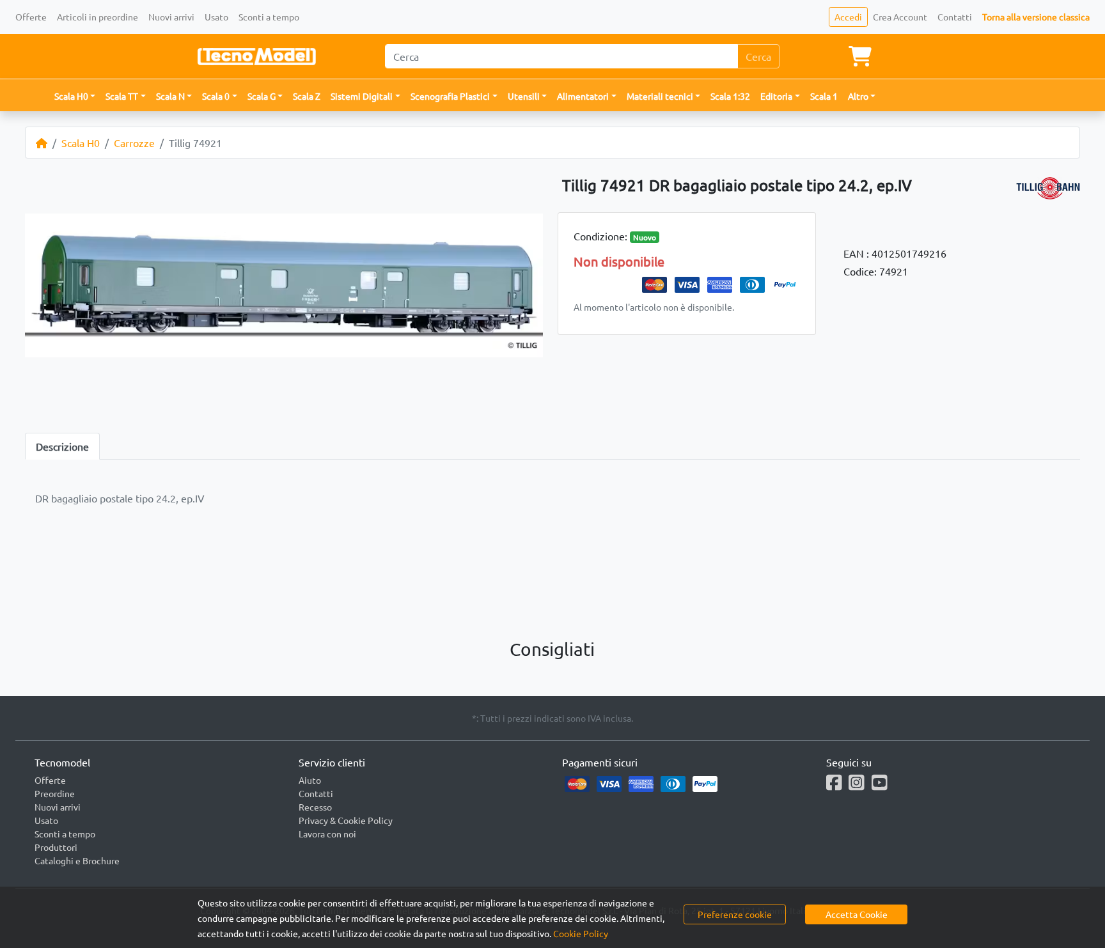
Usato (216, 16)
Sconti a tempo (269, 16)
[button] (75, 96)
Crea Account (900, 16)
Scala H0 (80, 142)
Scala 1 (824, 96)
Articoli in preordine (97, 16)
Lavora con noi (327, 833)
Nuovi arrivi (171, 16)
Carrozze (134, 142)
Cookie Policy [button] (580, 933)
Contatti (954, 16)
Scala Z (306, 96)
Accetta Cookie (857, 914)
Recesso (315, 806)
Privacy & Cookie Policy (346, 820)
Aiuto (310, 780)
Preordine (55, 793)
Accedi (848, 16)
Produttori (56, 847)
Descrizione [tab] (62, 446)
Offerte (31, 16)
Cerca (758, 56)
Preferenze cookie (735, 914)
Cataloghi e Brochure (77, 860)
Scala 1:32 (730, 96)
